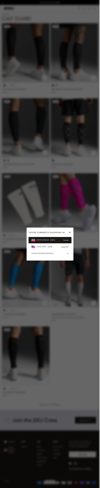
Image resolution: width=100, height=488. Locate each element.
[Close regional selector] (69, 232)
